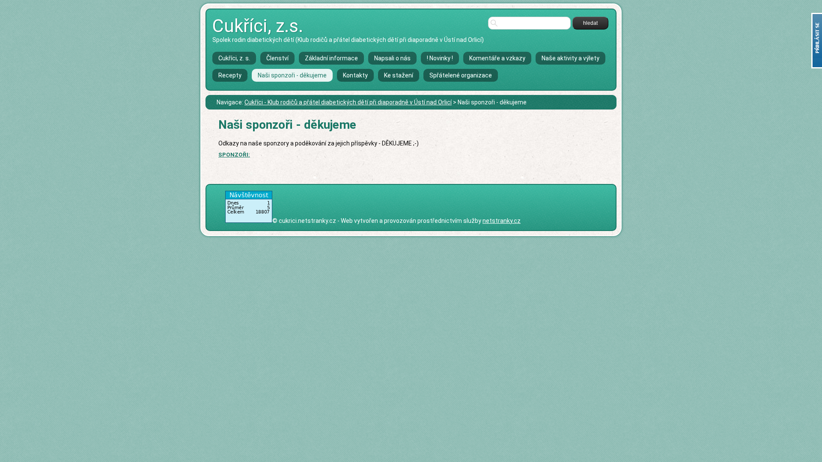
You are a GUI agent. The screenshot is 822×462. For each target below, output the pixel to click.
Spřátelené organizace (460, 75)
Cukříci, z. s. (234, 58)
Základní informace (331, 58)
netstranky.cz (501, 220)
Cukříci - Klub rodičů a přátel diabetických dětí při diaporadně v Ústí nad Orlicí (348, 102)
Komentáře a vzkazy (497, 58)
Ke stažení (398, 75)
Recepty (229, 75)
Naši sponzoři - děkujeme (292, 75)
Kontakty (355, 75)
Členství (277, 58)
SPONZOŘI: (234, 154)
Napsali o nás (392, 58)
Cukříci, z (257, 25)
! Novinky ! (440, 58)
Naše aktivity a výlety (570, 58)
